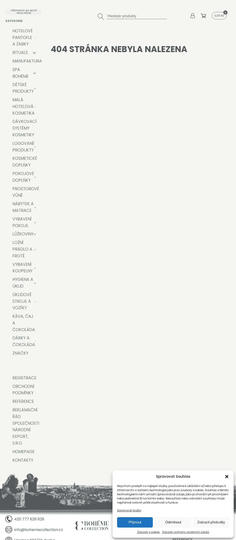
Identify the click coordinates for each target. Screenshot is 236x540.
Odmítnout (173, 522)
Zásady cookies (148, 532)
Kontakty (22, 460)
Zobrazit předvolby (211, 522)
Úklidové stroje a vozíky (22, 301)
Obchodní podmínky (23, 389)
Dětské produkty (23, 88)
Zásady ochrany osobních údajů (185, 532)
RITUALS (20, 52)
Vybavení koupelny (22, 267)
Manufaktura (27, 61)
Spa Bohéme (20, 73)
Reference (23, 401)
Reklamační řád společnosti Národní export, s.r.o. (25, 426)
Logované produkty (23, 146)
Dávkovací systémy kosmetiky (24, 128)
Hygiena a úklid (22, 282)
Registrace (24, 378)
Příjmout (135, 522)
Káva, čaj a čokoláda (23, 322)
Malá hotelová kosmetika (23, 106)
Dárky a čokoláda (23, 341)
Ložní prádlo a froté (22, 249)
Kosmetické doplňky (24, 161)
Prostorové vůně (25, 192)
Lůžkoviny (23, 234)
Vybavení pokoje (22, 222)
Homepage (23, 451)
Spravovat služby (129, 510)
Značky (20, 353)
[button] (226, 476)
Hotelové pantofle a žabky (22, 37)
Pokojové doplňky (23, 177)
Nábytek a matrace (23, 207)
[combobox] (136, 15)
